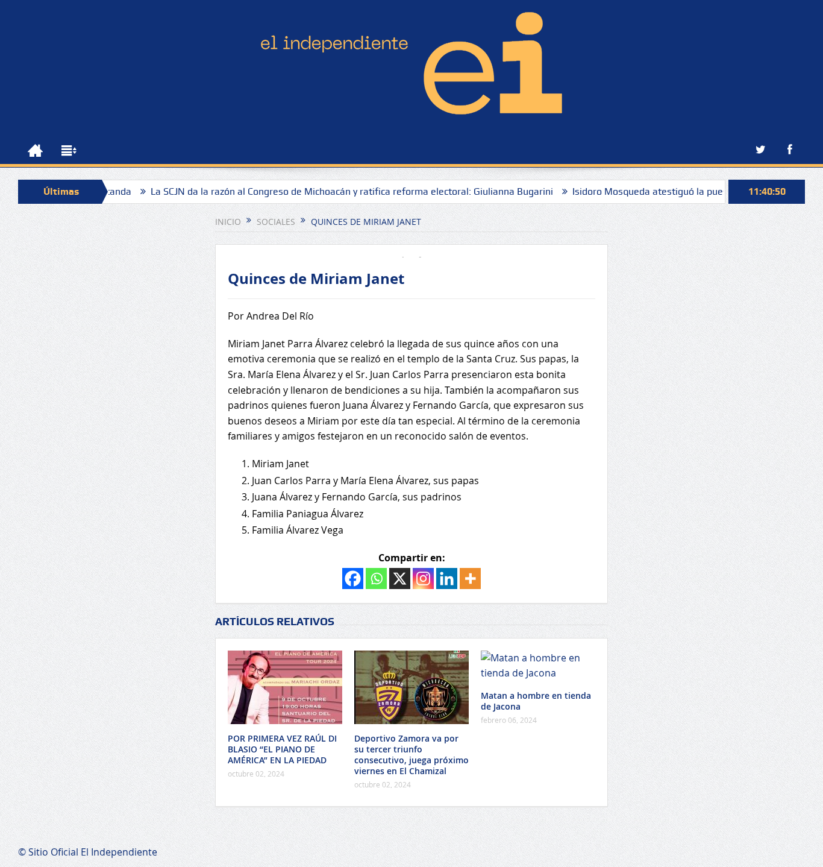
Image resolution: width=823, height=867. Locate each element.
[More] (470, 578)
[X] (399, 578)
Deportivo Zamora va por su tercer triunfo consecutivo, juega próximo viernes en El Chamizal (411, 755)
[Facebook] (352, 578)
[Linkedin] (446, 578)
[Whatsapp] (376, 578)
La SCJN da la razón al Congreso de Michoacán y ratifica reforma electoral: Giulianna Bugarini (330, 191)
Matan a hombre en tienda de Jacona (536, 701)
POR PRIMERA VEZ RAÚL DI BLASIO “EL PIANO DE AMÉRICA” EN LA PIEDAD (282, 749)
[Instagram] (423, 578)
